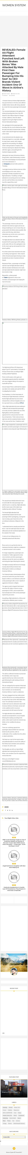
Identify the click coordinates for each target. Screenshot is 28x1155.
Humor (15, 1115)
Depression (16, 1110)
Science (18, 1120)
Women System (14, 5)
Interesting (5, 1118)
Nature (19, 1118)
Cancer (4, 1110)
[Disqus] (14, 929)
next (4, 1033)
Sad (13, 1120)
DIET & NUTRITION (7, 1112)
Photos (8, 1120)
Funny (19, 1112)
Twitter (6, 277)
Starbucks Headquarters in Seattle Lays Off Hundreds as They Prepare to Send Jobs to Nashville (14, 889)
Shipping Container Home (10, 1092)
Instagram (7, 164)
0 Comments (5, 95)
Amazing (5, 1107)
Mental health (13, 1118)
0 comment (12, 95)
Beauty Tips (17, 1107)
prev (2, 1033)
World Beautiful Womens (19, 1123)
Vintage (4, 1123)
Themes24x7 (18, 1152)
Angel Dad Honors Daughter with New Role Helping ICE (14, 866)
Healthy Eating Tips (7, 1115)
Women (10, 1123)
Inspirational (21, 1115)
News (6, 807)
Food (15, 1112)
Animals (10, 1107)
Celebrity (10, 1110)
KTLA (22, 403)
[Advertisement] (14, 32)
